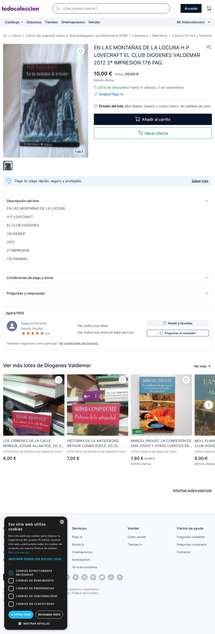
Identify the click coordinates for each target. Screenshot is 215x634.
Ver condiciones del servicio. (78, 343)
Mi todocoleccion (191, 22)
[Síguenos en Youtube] (102, 577)
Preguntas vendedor (191, 537)
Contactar (183, 552)
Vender (94, 22)
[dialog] (35, 573)
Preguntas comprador (192, 544)
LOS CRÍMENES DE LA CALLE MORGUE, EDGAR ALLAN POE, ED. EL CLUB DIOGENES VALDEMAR (33, 443)
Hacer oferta (156, 133)
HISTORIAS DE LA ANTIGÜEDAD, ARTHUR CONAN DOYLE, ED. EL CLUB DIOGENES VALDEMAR (93, 443)
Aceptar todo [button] (21, 614)
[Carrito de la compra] (209, 8)
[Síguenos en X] (84, 577)
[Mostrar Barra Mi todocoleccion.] (209, 22)
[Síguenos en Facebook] (75, 577)
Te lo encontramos (84, 567)
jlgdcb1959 (15, 313)
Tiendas (51, 22)
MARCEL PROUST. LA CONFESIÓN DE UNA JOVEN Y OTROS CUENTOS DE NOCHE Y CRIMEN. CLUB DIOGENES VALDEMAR (161, 443)
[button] (107, 200)
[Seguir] (80, 51)
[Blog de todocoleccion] (120, 577)
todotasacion (81, 559)
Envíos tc (78, 544)
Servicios (79, 528)
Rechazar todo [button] (49, 614)
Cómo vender (137, 537)
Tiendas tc (135, 544)
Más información (18, 552)
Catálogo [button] (13, 22)
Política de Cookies (85, 593)
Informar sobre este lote (192, 490)
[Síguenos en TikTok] (111, 577)
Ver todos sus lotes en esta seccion (105, 332)
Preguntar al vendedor (180, 333)
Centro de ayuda (190, 528)
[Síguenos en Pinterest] (93, 577)
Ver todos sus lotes (92, 326)
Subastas (34, 22)
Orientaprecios (73, 22)
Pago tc (77, 537)
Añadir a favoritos (180, 323)
